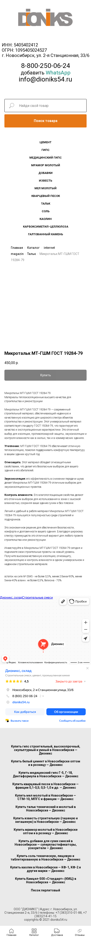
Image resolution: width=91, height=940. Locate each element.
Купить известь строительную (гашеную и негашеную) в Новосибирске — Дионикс (45, 819)
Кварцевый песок (45, 196)
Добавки (45, 173)
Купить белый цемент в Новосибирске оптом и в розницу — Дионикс (45, 763)
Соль (45, 211)
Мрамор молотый (45, 165)
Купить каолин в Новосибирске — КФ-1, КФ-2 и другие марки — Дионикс (45, 869)
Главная (17, 247)
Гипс (45, 150)
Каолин (46, 219)
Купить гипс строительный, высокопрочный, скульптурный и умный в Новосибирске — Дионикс (45, 750)
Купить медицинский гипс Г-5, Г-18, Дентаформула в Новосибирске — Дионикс (45, 774)
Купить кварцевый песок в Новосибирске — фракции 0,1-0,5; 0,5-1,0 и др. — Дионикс (45, 785)
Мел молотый (45, 188)
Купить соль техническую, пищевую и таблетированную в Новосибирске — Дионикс (45, 857)
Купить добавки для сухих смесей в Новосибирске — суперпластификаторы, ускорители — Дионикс (46, 844)
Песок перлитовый (45, 890)
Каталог (33, 247)
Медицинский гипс (45, 157)
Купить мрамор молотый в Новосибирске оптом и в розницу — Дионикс (46, 831)
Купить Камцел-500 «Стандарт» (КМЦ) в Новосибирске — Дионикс (45, 880)
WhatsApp (58, 73)
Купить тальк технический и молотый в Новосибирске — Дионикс (45, 808)
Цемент (45, 142)
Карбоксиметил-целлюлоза (45, 226)
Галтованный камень (45, 234)
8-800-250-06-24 (45, 65)
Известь (45, 180)
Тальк (45, 203)
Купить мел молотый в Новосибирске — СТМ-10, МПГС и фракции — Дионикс (45, 797)
